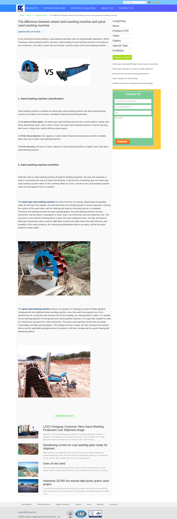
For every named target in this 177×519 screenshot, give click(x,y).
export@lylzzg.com (27, 512)
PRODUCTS (31, 8)
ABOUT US (107, 8)
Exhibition (118, 50)
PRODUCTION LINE (54, 8)
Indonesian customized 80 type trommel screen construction (135, 64)
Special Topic (120, 45)
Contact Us (113, 504)
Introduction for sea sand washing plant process (131, 74)
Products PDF (121, 30)
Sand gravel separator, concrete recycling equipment (133, 69)
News (89, 504)
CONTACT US (126, 8)
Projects (78, 504)
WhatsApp (155, 2)
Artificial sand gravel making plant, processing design (133, 83)
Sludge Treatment (62, 504)
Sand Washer (27, 504)
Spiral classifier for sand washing (125, 78)
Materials (100, 504)
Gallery (117, 40)
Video (116, 35)
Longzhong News (119, 23)
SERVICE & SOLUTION (83, 8)
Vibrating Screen (43, 504)
